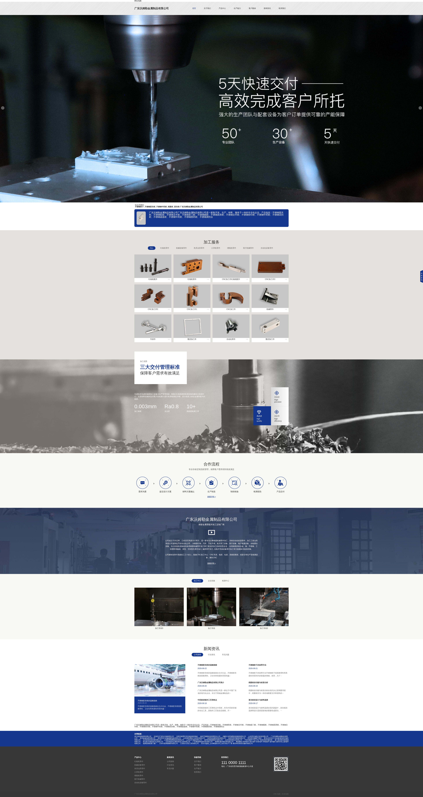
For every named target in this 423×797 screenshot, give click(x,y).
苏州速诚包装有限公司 (147, 738)
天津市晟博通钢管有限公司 (168, 743)
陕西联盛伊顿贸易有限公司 (224, 742)
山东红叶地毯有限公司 (194, 740)
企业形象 (211, 581)
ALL (151, 248)
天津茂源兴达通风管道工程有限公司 (177, 742)
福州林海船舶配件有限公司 (213, 740)
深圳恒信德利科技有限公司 (216, 738)
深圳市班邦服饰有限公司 (236, 738)
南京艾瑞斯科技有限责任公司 (210, 736)
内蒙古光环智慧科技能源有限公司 (234, 736)
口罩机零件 (215, 248)
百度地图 (285, 794)
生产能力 (237, 8)
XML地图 (276, 794)
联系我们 (282, 8)
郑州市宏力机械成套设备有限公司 (169, 738)
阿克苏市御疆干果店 (255, 738)
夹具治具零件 (199, 248)
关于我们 (207, 8)
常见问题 (225, 655)
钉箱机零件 (164, 248)
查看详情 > (211, 497)
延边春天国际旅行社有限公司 (153, 742)
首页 (194, 8)
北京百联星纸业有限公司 (233, 740)
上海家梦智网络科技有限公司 (174, 740)
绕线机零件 (231, 248)
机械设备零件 (181, 248)
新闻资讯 (267, 8)
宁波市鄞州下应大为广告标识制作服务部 (258, 740)
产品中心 (222, 8)
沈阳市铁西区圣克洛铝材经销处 (187, 736)
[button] (211, 198)
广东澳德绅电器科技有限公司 (203, 742)
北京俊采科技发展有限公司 (152, 740)
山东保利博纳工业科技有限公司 (194, 738)
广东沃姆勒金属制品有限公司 (151, 8)
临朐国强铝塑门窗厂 (150, 743)
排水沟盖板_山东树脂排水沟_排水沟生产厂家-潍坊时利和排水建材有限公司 (227, 743)
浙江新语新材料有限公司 (142, 736)
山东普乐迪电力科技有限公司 (258, 736)
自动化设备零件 (267, 248)
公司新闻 (197, 655)
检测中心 (225, 581)
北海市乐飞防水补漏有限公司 (164, 736)
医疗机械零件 (248, 248)
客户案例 (252, 8)
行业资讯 (211, 655)
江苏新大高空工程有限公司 (189, 743)
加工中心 (197, 581)
